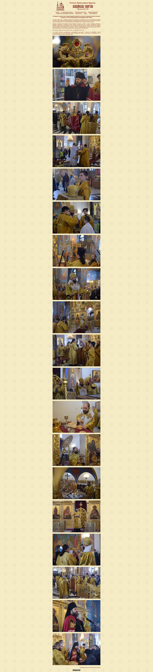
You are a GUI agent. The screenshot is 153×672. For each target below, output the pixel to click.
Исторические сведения (67, 12)
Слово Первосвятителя (80, 12)
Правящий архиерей (93, 12)
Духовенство (79, 13)
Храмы (85, 13)
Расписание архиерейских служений (65, 13)
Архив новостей (93, 13)
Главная (57, 12)
